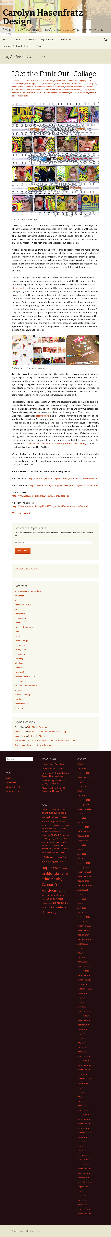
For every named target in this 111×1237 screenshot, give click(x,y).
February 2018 (83, 1056)
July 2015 (81, 1191)
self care (62, 891)
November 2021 (84, 876)
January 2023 (83, 827)
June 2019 (81, 1002)
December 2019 (84, 975)
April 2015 (81, 1200)
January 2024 (83, 804)
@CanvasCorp (59, 821)
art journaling (64, 825)
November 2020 (84, 930)
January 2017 (83, 1114)
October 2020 (83, 934)
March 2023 (82, 822)
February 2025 (83, 773)
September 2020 (84, 939)
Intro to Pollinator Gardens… (54, 768)
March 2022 (82, 858)
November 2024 (84, 777)
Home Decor (20, 654)
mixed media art (56, 857)
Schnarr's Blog (52, 879)
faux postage (50, 839)
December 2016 (84, 1119)
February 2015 (83, 1209)
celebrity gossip (66, 89)
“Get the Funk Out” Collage (54, 74)
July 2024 (81, 782)
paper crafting (52, 861)
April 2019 (81, 1006)
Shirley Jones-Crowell (24, 740)
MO (64, 856)
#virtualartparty (90, 83)
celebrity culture (51, 89)
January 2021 (83, 921)
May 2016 (81, 1146)
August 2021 (82, 890)
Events (18, 622)
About (17, 39)
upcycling (50, 907)
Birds (17, 609)
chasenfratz (20, 731)
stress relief (17, 95)
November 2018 (84, 1020)
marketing (54, 845)
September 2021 (84, 885)
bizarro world (17, 89)
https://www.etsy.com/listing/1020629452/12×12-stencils (40, 495)
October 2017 (83, 1074)
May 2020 (81, 952)
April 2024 (81, 795)
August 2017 (82, 1083)
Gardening (19, 636)
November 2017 (84, 1069)
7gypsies (48, 821)
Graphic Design (21, 640)
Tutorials (18, 699)
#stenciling (49, 83)
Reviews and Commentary (65, 80)
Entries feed (11, 782)
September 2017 (84, 1078)
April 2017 (81, 1101)
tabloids (26, 95)
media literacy (62, 848)
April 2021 (81, 907)
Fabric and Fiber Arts (24, 627)
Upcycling (82, 80)
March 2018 (82, 1051)
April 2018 (81, 1047)
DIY (59, 835)
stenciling (84, 92)
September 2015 (84, 1182)
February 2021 (83, 916)
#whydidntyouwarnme (21, 86)
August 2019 (82, 993)
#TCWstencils (77, 83)
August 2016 (82, 1137)
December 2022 (84, 831)
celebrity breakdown (33, 89)
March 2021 (82, 912)
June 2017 (81, 1092)
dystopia (85, 89)
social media (53, 895)
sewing (44, 895)
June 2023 (81, 818)
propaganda (64, 92)
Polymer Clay (20, 681)
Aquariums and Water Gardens (28, 591)
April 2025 (81, 768)
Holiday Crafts (21, 649)
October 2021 (83, 881)
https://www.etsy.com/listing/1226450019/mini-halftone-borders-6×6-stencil (50, 506)
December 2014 (84, 1213)
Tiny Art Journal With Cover (53, 764)
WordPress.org (12, 791)
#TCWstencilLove (62, 83)
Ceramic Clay (20, 613)
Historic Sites (20, 645)
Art (30, 80)
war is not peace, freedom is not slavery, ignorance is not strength (55, 443)
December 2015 (84, 1168)
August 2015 (82, 1186)
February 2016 (83, 1159)
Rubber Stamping (22, 694)
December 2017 (84, 1065)
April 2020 (81, 957)
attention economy (73, 86)
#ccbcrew (61, 809)
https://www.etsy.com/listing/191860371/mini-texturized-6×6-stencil (62, 478)
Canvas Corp (54, 828)
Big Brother (87, 86)
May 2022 (81, 849)
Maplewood (46, 845)
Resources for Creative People (17, 46)
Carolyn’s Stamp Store (27, 568)
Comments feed (13, 786)
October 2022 (83, 836)
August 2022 (82, 840)
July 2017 (81, 1087)
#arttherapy (30, 83)
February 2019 (83, 1011)
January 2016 (83, 1164)
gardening (58, 839)
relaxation (74, 92)
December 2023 (84, 809)
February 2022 (83, 863)
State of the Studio (36, 736)
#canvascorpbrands (49, 809)
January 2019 (83, 1015)
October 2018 (83, 1024)
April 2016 (81, 1150)
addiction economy (45, 86)
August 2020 (82, 943)
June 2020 (81, 948)
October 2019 (83, 984)
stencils (92, 92)
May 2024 (81, 791)
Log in (8, 777)
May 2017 (81, 1096)
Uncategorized (21, 703)
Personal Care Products (25, 676)
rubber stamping (56, 873)
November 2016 (84, 1123)
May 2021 (81, 903)
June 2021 (81, 898)
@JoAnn (45, 825)
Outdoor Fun (20, 667)
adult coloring (54, 825)
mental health (40, 92)
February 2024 (83, 800)
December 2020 (84, 925)
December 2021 (84, 872)
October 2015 (83, 1177)
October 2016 (83, 1128)
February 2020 (83, 966)
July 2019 (81, 997)
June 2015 (81, 1195)
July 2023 (81, 813)
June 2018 (81, 1038)
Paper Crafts (20, 672)
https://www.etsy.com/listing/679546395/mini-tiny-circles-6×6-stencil (64, 485)
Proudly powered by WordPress (26, 1231)
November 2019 (84, 979)
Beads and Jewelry (23, 604)
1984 (34, 86)
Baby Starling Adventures (38, 727)
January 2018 (83, 1060)
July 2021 (81, 894)
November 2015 (84, 1173)
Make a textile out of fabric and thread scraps (47, 731)
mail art (64, 842)
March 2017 (82, 1105)
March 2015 (82, 1204)
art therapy (59, 86)
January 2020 (83, 970)
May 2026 (81, 764)
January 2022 (83, 867)
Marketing (37, 80)
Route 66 (18, 690)
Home (5, 39)
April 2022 (81, 854)
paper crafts (52, 867)
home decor (54, 842)
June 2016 (81, 1141)
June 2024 (81, 786)
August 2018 (82, 1029)
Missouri (54, 852)
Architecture (20, 595)
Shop (39, 46)
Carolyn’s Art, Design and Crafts (40, 39)
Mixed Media (48, 80)
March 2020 (82, 961)
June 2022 (81, 845)
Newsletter (66, 39)
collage (77, 89)
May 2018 (81, 1042)
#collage (40, 83)
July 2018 (81, 1033)
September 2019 (84, 988)
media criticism (26, 92)
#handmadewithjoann (54, 812)
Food (17, 631)
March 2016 (82, 1155)
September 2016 (84, 1132)
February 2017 (83, 1110)
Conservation (20, 618)
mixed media (52, 92)
